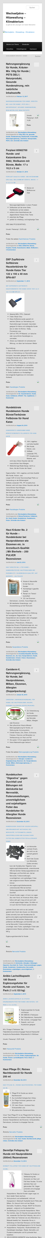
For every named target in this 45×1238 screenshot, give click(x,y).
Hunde (8, 136)
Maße (28, 248)
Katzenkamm (21, 248)
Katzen (10, 1057)
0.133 (17, 1055)
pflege (39, 1139)
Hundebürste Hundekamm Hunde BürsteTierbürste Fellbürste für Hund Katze (17, 414)
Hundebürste (22, 518)
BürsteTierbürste (24, 516)
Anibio (22, 1055)
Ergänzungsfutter (30, 1055)
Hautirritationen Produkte (27, 239)
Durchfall (13, 965)
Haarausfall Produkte (14, 1049)
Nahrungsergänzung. (13, 139)
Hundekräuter (10, 658)
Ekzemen (9, 656)
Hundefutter (12, 967)
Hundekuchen (21, 967)
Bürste (32, 246)
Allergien (21, 759)
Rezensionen (31, 658)
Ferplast (8, 248)
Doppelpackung (11, 761)
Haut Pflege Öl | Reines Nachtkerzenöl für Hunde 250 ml (17, 1072)
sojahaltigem (16, 969)
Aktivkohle (19, 963)
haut (19, 656)
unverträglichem (26, 969)
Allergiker (26, 963)
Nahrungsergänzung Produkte (29, 752)
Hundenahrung (16, 136)
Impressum (33, 49)
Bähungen (33, 963)
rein (11, 141)
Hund (10, 518)
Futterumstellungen (30, 965)
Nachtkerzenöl (31, 1139)
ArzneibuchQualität (25, 654)
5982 (20, 246)
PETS (8, 141)
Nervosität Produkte (19, 951)
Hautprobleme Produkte (20, 647)
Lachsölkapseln (18, 1057)
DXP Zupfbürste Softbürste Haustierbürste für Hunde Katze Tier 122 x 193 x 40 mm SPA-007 (17, 268)
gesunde (31, 134)
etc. (14, 656)
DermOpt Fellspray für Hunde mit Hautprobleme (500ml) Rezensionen (17, 1153)
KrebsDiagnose (21, 49)
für (27, 134)
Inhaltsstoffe (25, 136)
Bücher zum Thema (12, 44)
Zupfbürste (30, 396)
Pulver (24, 658)
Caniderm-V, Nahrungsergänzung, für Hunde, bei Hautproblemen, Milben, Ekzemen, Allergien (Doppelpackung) (18, 680)
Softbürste (13, 396)
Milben (13, 763)
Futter (21, 965)
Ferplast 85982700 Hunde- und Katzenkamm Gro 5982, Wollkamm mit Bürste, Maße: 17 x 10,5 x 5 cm (18, 159)
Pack (26, 1057)
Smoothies (9, 49)
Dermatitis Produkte (15, 1132)
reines (5, 1141)
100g (20, 134)
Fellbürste (34, 516)
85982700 (25, 246)
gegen (39, 965)
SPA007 (20, 396)
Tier (25, 396)
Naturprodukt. (32, 139)
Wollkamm (34, 248)
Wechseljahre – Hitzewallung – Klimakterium (16, 17)
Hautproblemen (27, 656)
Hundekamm (31, 518)
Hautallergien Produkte (17, 387)
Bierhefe (35, 654)
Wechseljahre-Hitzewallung (27, 132)
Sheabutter (25, 44)
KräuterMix (34, 136)
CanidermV (29, 759)
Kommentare (11, 250)
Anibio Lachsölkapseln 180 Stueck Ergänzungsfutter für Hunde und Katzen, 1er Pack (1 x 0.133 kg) (16, 983)
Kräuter (18, 658)
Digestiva (6, 965)
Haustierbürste (26, 394)
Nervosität (29, 967)
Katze (8, 396)
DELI (24, 134)
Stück (30, 1057)
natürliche (23, 139)
